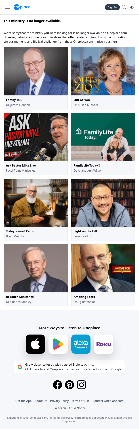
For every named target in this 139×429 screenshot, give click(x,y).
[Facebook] (57, 384)
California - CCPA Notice (69, 408)
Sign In (112, 7)
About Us (41, 401)
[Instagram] (81, 384)
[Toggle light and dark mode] (132, 7)
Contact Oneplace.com (108, 401)
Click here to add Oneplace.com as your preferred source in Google (73, 369)
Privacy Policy (59, 401)
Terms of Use (80, 401)
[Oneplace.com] (22, 7)
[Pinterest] (69, 384)
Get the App (23, 401)
